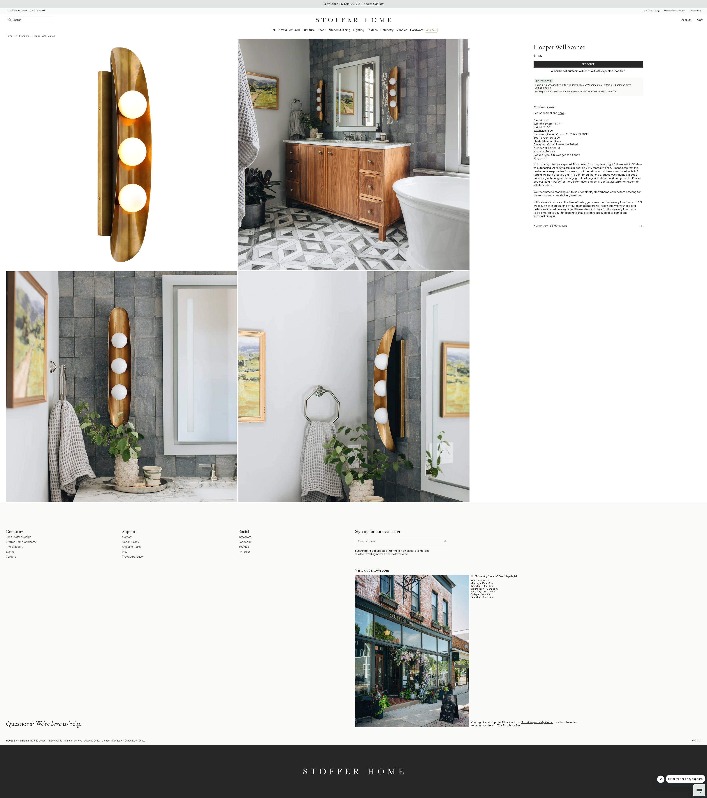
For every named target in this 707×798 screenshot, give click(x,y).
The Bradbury (695, 10)
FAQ (124, 551)
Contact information (112, 740)
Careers (11, 556)
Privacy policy (54, 740)
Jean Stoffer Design (651, 10)
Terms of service (73, 740)
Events (10, 551)
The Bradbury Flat (509, 725)
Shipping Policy (575, 91)
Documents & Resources (550, 225)
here (561, 113)
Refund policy (37, 740)
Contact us (610, 91)
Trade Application (133, 556)
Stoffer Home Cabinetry (674, 10)
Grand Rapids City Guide (537, 722)
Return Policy (595, 91)
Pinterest (244, 551)
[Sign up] (445, 541)
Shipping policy (92, 740)
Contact (127, 537)
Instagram (245, 537)
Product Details (544, 106)
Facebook (245, 542)
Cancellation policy (135, 740)
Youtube (244, 546)
